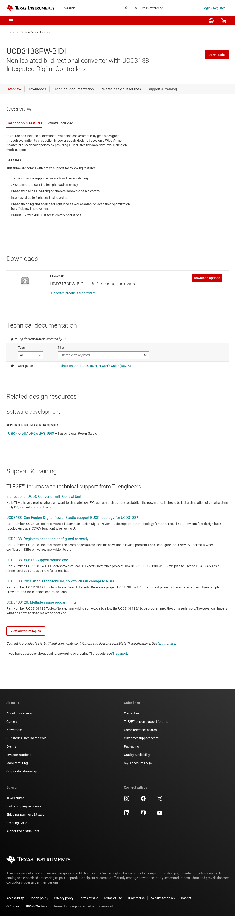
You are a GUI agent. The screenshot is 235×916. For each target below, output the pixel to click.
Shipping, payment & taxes (25, 814)
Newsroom (14, 730)
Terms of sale (88, 898)
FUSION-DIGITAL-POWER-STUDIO (30, 433)
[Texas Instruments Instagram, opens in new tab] (126, 800)
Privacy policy (63, 898)
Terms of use (113, 898)
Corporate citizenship (21, 771)
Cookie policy (39, 898)
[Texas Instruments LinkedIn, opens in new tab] (126, 814)
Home (10, 32)
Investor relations (18, 755)
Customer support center (141, 738)
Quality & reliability (137, 755)
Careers (11, 721)
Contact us (132, 713)
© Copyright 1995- (23, 906)
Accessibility (15, 898)
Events (11, 746)
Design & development (36, 32)
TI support (119, 653)
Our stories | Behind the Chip (26, 738)
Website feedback (162, 898)
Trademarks (136, 898)
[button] (11, 20)
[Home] (30, 8)
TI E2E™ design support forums (146, 721)
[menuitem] (211, 20)
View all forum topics (25, 631)
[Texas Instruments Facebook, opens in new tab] (143, 800)
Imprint (186, 898)
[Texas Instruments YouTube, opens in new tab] (159, 814)
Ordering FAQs (16, 823)
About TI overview (19, 713)
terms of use (166, 643)
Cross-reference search (140, 730)
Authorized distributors (22, 831)
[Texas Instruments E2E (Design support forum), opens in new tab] (143, 814)
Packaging (131, 746)
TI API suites (15, 798)
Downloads (217, 55)
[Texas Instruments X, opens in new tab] (159, 800)
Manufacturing (17, 763)
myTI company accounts (24, 806)
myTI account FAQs (138, 763)
